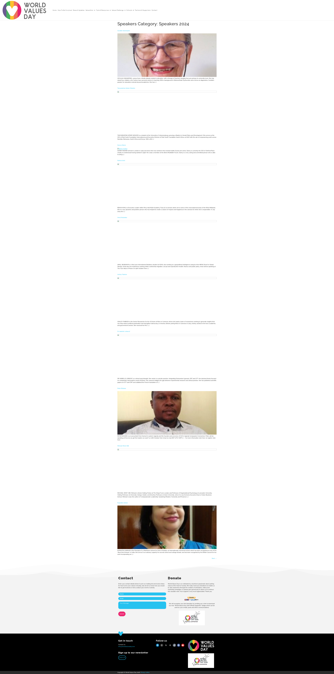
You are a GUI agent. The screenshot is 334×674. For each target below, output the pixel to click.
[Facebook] (178, 645)
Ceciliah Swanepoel (123, 30)
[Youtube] (182, 645)
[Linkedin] (157, 645)
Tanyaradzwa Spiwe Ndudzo (126, 88)
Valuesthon (89, 10)
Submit (122, 614)
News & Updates (78, 10)
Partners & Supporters (142, 10)
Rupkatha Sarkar (122, 503)
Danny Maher (121, 145)
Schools (129, 10)
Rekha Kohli (121, 160)
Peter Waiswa (121, 388)
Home (55, 10)
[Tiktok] (174, 645)
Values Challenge (118, 10)
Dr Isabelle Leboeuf (123, 331)
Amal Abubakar (122, 217)
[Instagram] (161, 645)
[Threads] (170, 645)
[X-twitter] (166, 645)
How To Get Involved (65, 10)
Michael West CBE (123, 446)
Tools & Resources (102, 10)
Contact (154, 10)
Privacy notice (145, 672)
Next (214, 558)
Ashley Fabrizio (122, 274)
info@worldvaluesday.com (126, 646)
